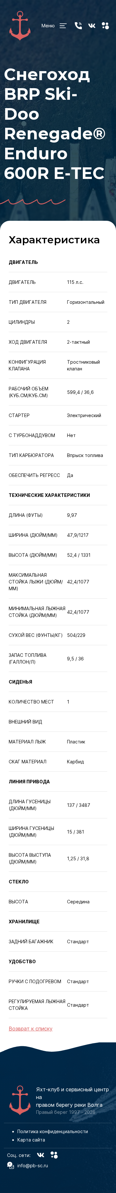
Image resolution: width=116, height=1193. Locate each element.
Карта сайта (31, 1139)
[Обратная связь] (78, 26)
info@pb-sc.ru (32, 1165)
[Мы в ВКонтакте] (92, 26)
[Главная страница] (20, 26)
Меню (48, 26)
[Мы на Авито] (105, 26)
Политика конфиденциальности (52, 1131)
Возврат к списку (31, 1028)
